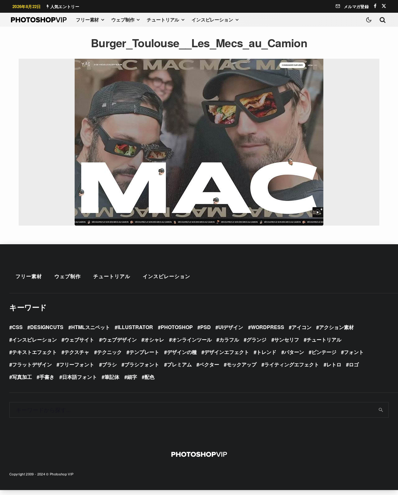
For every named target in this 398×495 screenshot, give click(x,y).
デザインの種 (182, 351)
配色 (150, 376)
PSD (205, 327)
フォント (354, 351)
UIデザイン (230, 327)
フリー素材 (87, 19)
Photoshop (177, 327)
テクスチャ (76, 351)
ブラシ (109, 364)
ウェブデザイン (119, 339)
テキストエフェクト (34, 351)
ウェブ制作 (122, 19)
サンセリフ (286, 339)
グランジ (256, 339)
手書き (46, 376)
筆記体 (111, 376)
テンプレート (144, 351)
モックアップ (242, 364)
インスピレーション (212, 19)
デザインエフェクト (226, 351)
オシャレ (154, 339)
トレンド (266, 351)
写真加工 (22, 376)
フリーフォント (76, 364)
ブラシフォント (141, 364)
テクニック (109, 351)
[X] (384, 6)
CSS (17, 327)
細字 (132, 376)
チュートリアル (163, 19)
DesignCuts (46, 327)
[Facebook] (375, 6)
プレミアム (179, 364)
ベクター (209, 364)
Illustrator (135, 327)
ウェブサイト (79, 339)
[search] (381, 409)
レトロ (333, 364)
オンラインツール (192, 339)
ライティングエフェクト (291, 364)
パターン (294, 351)
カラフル (229, 339)
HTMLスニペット (90, 327)
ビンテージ (324, 351)
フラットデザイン (32, 364)
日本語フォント (79, 376)
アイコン (302, 327)
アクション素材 (336, 327)
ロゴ (354, 364)
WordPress (267, 327)
